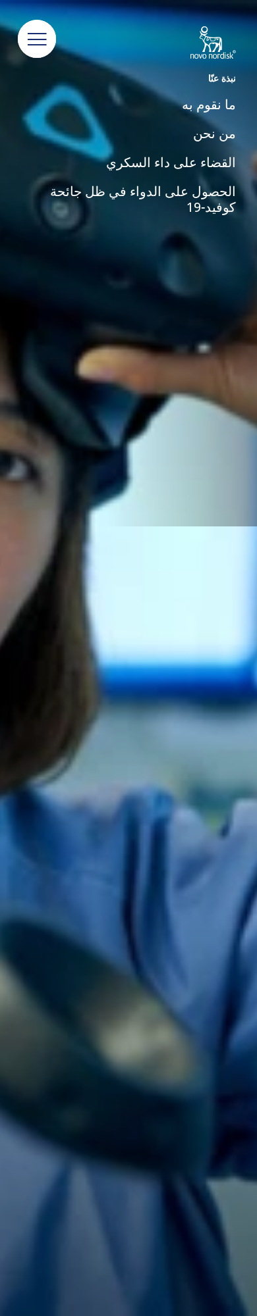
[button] (37, 39)
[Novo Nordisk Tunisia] (200, 43)
